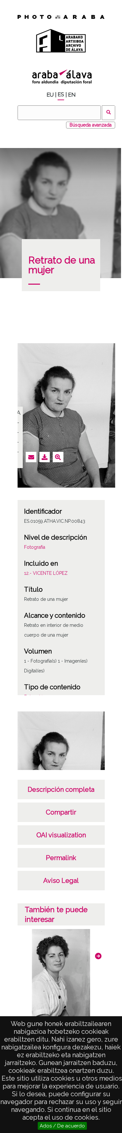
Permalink (61, 858)
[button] (98, 956)
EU (50, 95)
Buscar (108, 112)
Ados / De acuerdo (62, 1126)
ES (61, 94)
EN (71, 95)
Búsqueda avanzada (91, 125)
